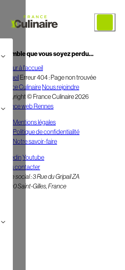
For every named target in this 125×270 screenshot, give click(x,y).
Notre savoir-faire (35, 141)
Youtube (33, 157)
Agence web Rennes (27, 106)
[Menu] (104, 22)
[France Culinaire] (34, 22)
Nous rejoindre (60, 87)
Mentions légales (34, 122)
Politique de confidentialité (46, 131)
